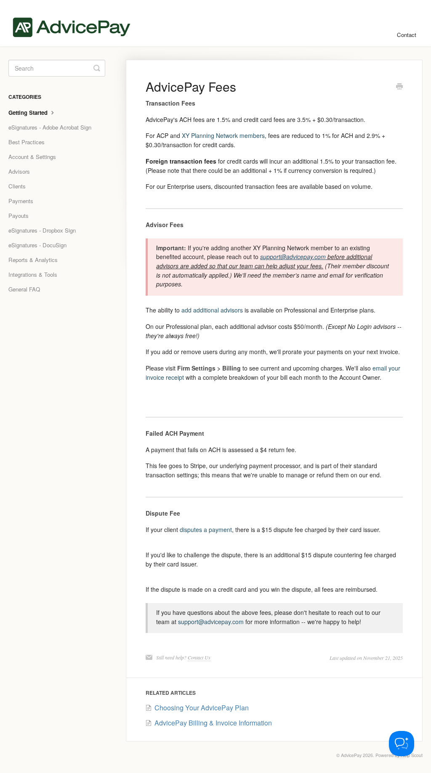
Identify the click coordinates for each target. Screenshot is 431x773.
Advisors (19, 171)
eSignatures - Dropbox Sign (42, 230)
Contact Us (199, 657)
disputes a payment (206, 529)
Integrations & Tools (32, 274)
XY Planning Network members (223, 135)
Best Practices (26, 142)
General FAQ (24, 289)
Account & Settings (32, 157)
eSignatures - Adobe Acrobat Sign (49, 127)
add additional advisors (212, 310)
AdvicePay (351, 755)
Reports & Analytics (33, 260)
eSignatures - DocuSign (37, 245)
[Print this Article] (399, 87)
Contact (406, 35)
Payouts (18, 216)
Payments (20, 201)
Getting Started (28, 112)
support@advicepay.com (211, 621)
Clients (17, 186)
